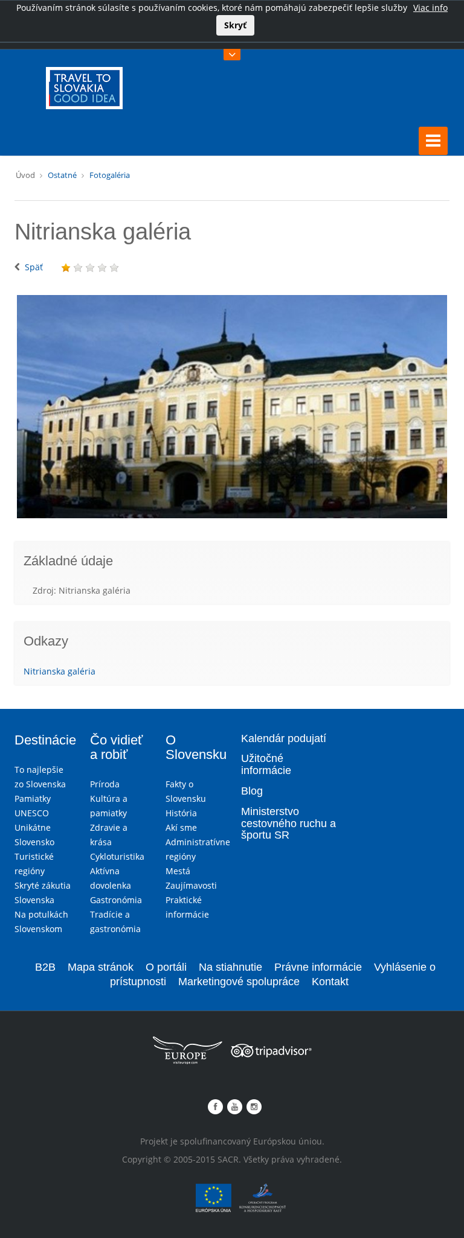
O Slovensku (196, 747)
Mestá (178, 871)
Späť (34, 267)
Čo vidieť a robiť (116, 747)
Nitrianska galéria (59, 671)
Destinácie (45, 740)
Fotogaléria (109, 175)
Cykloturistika (117, 856)
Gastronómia (116, 900)
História (181, 813)
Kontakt (330, 982)
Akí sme (181, 827)
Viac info (430, 7)
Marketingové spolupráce (239, 982)
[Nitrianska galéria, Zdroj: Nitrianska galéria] (232, 406)
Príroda (105, 784)
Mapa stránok (101, 967)
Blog (252, 791)
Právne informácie (318, 967)
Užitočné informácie (266, 764)
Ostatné (62, 175)
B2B (45, 967)
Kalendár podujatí (283, 738)
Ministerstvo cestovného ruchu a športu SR (288, 823)
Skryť (235, 25)
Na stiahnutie (230, 967)
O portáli (166, 967)
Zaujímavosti (191, 885)
